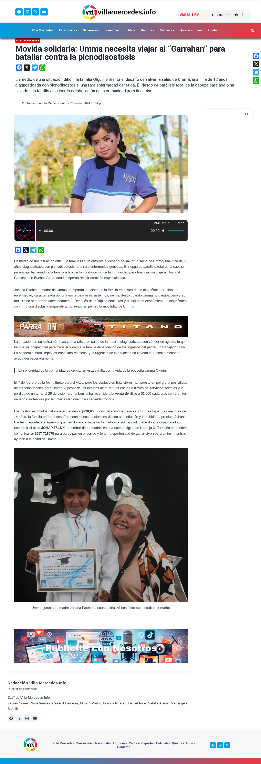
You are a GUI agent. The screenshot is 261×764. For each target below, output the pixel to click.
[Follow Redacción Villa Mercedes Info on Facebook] (11, 718)
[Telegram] (256, 72)
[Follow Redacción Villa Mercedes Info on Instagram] (26, 718)
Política (129, 30)
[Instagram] (27, 12)
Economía (111, 30)
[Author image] (17, 103)
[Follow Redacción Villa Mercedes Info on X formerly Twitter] (18, 718)
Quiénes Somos (191, 30)
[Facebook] (19, 12)
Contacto (214, 30)
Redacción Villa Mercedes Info (46, 103)
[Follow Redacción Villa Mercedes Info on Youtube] (34, 718)
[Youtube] (44, 12)
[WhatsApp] (256, 80)
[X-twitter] (35, 12)
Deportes (147, 30)
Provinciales (68, 30)
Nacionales (91, 30)
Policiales (167, 30)
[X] (256, 64)
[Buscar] (246, 114)
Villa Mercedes (42, 30)
